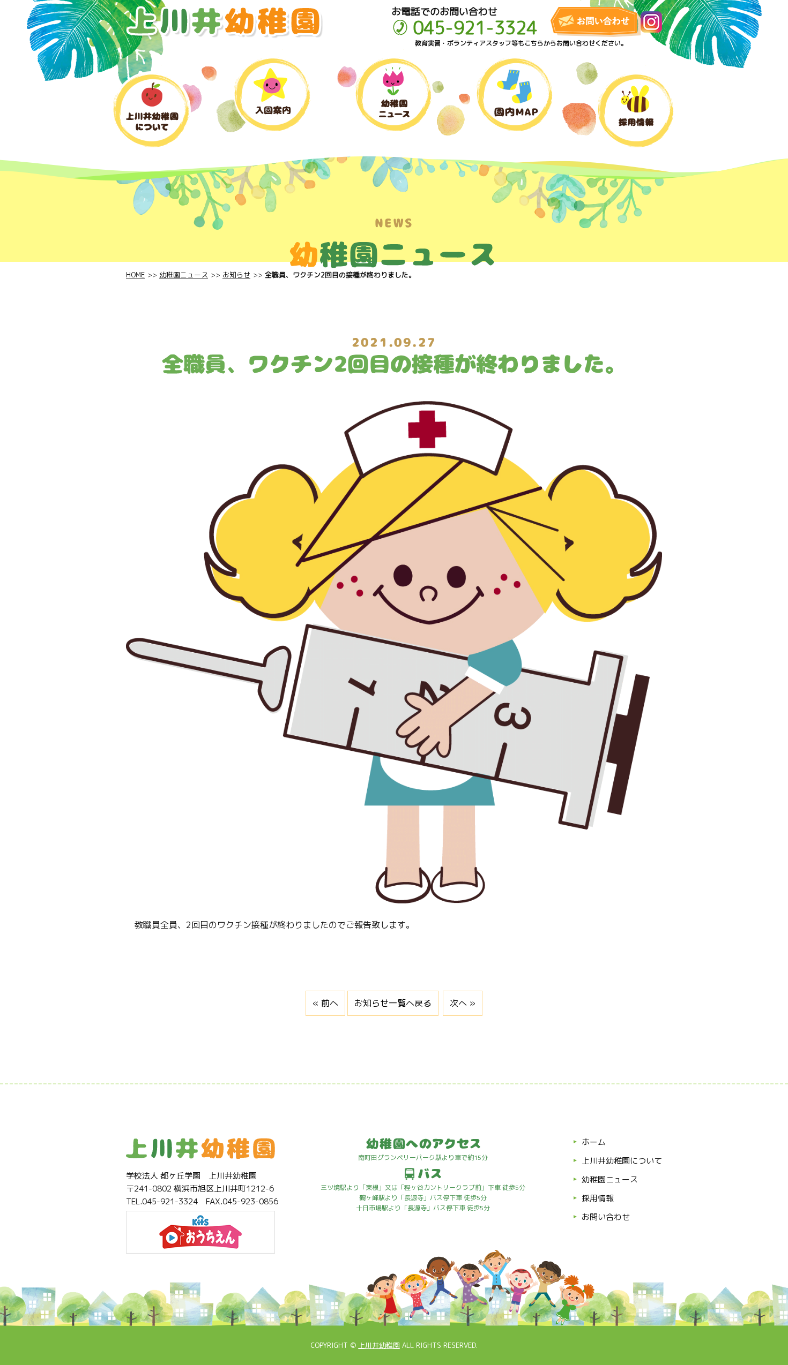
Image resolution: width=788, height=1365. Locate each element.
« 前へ (325, 1003)
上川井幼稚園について (622, 1160)
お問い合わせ (606, 1217)
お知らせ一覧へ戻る (393, 1003)
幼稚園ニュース (183, 275)
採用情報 (598, 1198)
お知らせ (236, 275)
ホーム (594, 1142)
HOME (135, 275)
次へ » (462, 1003)
